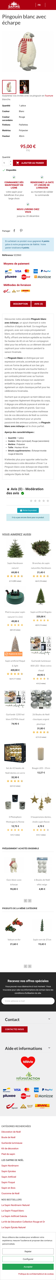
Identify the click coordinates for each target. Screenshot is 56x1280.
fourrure (49, 95)
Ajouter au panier (30, 163)
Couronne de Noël (10, 1193)
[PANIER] (53, 5)
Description (20, 304)
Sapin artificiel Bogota (40, 612)
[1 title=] (31, 501)
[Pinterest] (11, 1038)
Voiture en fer (14, 939)
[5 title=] (48, 501)
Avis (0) (38, 304)
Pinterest (21, 230)
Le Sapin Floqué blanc (12, 1210)
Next (29, 900)
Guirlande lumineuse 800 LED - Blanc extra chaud (41, 666)
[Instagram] (17, 1038)
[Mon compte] (48, 5)
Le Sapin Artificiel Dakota (14, 1216)
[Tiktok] (30, 1038)
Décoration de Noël (11, 1131)
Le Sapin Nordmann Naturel (15, 1205)
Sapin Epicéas (8, 1171)
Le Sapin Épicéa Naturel (13, 1227)
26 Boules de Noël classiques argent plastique (41, 719)
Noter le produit (28, 510)
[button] (14, 1029)
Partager (14, 230)
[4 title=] (43, 501)
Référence (7, 255)
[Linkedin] (36, 1038)
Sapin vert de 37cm (42, 939)
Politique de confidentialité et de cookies (36, 1274)
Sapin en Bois (8, 1188)
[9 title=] (21, 576)
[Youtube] (24, 1038)
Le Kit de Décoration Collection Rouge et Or (23, 1221)
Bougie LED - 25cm (41, 768)
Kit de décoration (10, 1148)
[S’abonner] (51, 1001)
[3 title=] (39, 501)
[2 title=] (35, 501)
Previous (25, 900)
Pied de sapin (8, 1154)
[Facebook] (4, 1038)
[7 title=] (17, 576)
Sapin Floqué (8, 1182)
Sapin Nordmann (10, 1165)
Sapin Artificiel (8, 1176)
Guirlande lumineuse (11, 1143)
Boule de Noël (8, 1137)
